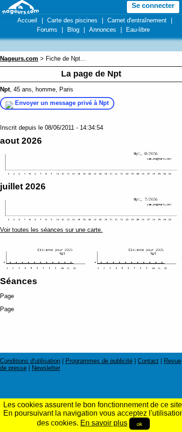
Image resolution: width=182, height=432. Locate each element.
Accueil (27, 20)
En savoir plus (103, 423)
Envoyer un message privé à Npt (62, 102)
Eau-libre (138, 29)
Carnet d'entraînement (137, 20)
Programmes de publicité (99, 360)
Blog (73, 29)
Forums (47, 29)
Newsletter (46, 367)
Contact (148, 360)
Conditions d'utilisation (30, 360)
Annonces (102, 29)
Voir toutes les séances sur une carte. (51, 229)
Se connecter (153, 5)
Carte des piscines (72, 20)
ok (139, 423)
